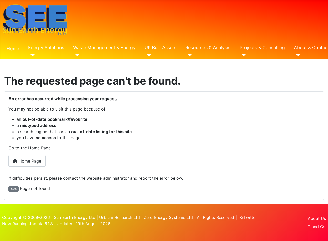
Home (13, 48)
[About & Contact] (297, 55)
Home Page (29, 161)
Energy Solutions (46, 47)
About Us (317, 218)
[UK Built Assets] (148, 55)
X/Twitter (248, 217)
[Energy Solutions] (31, 55)
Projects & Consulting (262, 47)
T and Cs (316, 226)
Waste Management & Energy (104, 47)
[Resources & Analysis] (188, 55)
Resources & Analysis (207, 47)
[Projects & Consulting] (243, 55)
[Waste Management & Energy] (76, 55)
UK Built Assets (160, 47)
